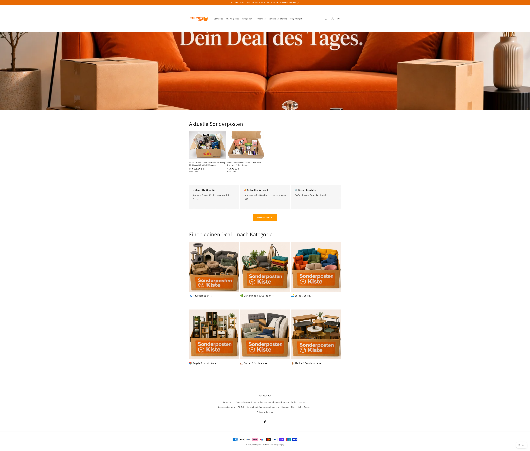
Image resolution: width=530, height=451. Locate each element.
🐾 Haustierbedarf (199, 295)
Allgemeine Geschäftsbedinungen (273, 402)
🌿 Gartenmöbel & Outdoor (255, 295)
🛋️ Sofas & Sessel (301, 295)
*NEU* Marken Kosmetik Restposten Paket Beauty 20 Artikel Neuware (244, 164)
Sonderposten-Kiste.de (260, 445)
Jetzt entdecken (265, 217)
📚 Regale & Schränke (201, 363)
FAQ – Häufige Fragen (300, 407)
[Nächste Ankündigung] (340, 2)
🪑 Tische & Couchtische (304, 363)
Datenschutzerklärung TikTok (231, 407)
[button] (248, 19)
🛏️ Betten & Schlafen (252, 363)
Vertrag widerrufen (265, 412)
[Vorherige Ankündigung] (190, 2)
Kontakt (285, 407)
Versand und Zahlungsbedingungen (263, 407)
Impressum (228, 402)
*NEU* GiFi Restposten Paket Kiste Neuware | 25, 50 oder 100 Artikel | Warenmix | (207, 164)
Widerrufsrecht (298, 402)
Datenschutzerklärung (246, 402)
